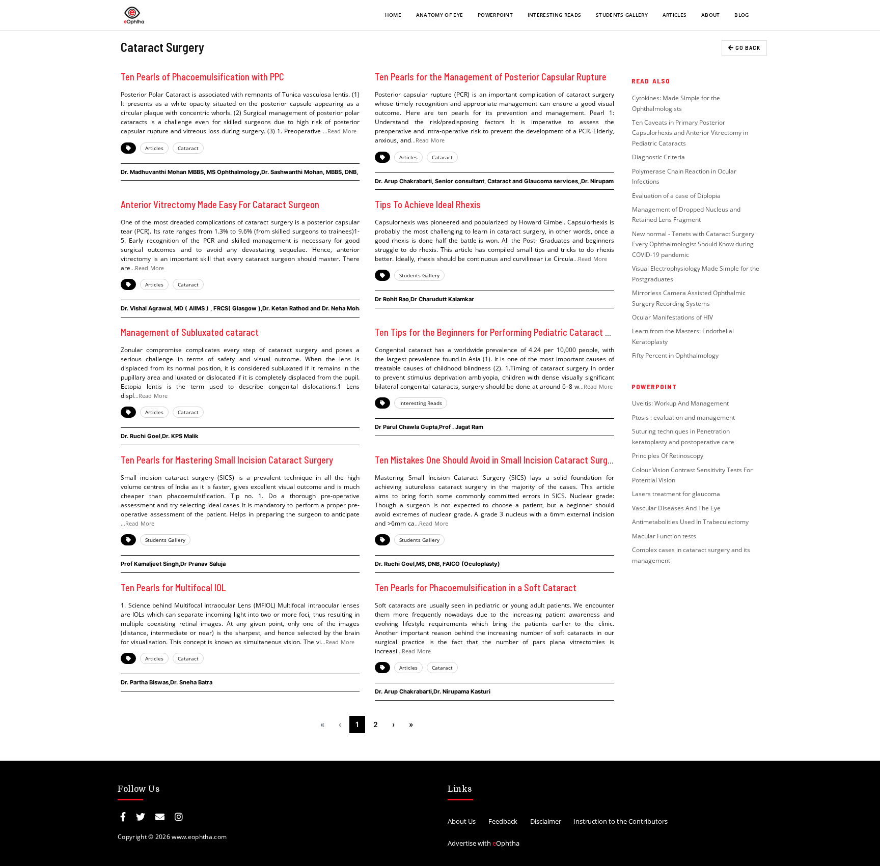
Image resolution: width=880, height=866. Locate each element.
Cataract (188, 148)
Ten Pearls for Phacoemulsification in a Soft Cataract (475, 587)
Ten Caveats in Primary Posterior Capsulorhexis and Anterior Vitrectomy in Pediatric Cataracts (690, 133)
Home (393, 14)
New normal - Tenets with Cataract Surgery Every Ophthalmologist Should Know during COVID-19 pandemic (693, 244)
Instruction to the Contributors (620, 821)
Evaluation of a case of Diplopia (676, 195)
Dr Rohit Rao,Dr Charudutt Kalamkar (424, 299)
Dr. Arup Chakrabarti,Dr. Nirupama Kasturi (432, 691)
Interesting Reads (554, 14)
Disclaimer (545, 821)
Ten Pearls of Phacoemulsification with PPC (202, 76)
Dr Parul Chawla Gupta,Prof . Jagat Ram (429, 426)
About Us (462, 821)
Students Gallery (622, 14)
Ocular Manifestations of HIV (672, 317)
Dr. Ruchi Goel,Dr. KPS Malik (160, 436)
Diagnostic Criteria (658, 157)
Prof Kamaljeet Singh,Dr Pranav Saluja (173, 563)
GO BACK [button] (747, 47)
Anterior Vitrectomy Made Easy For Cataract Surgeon (220, 204)
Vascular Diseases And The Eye (676, 508)
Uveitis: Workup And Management (680, 403)
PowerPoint (495, 14)
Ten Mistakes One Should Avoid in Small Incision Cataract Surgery (497, 460)
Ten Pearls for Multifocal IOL (173, 587)
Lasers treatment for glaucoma (676, 493)
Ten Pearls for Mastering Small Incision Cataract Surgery (227, 460)
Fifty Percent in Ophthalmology (675, 355)
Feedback (502, 821)
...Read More (339, 131)
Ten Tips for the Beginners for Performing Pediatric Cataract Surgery (504, 332)
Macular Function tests (664, 536)
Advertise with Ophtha (483, 843)
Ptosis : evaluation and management (684, 417)
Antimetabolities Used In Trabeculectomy (690, 521)
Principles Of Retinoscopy (667, 455)
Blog (741, 14)
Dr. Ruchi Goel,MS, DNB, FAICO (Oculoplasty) (437, 563)
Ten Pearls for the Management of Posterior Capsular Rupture (491, 76)
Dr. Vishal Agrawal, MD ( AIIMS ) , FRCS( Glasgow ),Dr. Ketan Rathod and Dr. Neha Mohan (243, 308)
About (710, 14)
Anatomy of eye (439, 14)
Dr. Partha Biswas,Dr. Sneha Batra (166, 682)
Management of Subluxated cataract (190, 332)
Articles (675, 14)
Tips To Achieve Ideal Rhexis (428, 204)
